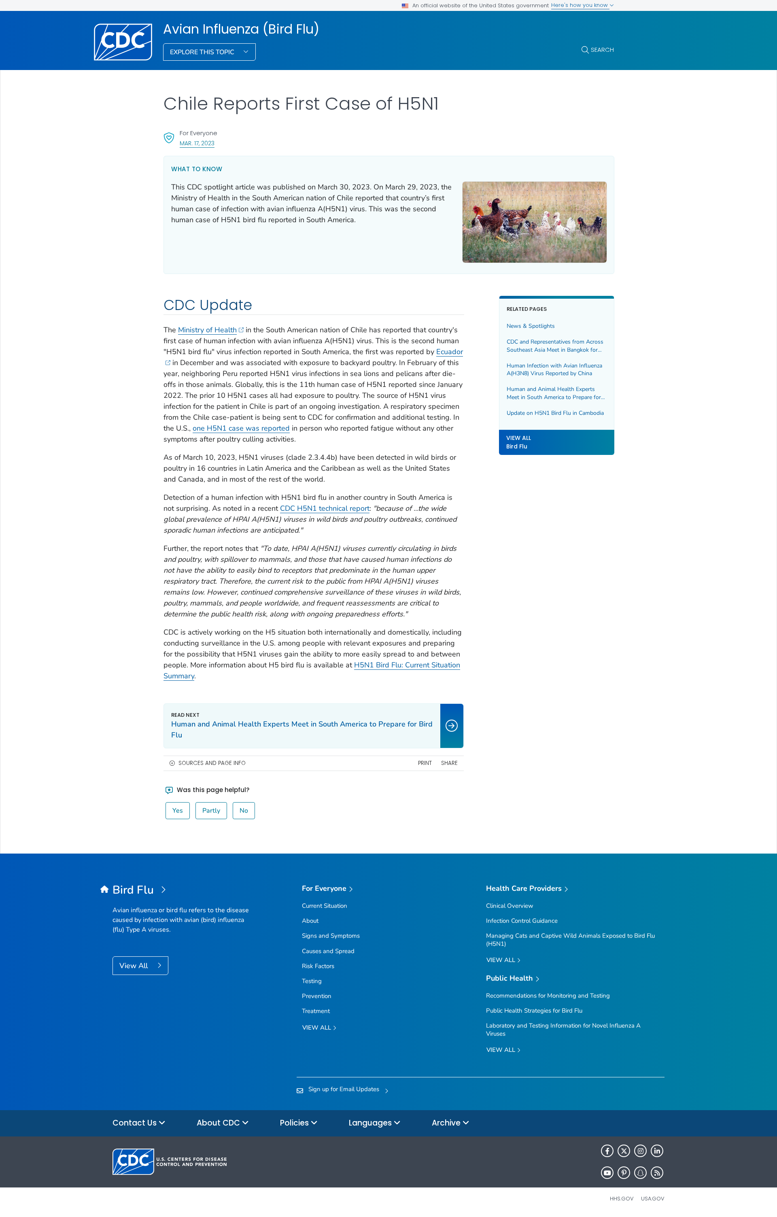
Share (449, 763)
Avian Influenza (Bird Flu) (241, 29)
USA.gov (652, 1198)
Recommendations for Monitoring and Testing (548, 996)
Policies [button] (295, 1122)
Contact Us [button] (136, 1122)
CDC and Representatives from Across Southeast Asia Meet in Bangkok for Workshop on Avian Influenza (555, 346)
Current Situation (324, 906)
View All (134, 966)
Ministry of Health (207, 330)
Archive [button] (447, 1122)
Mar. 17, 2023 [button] (197, 143)
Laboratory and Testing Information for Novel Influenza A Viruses (563, 1029)
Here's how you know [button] (580, 5)
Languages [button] (371, 1122)
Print (425, 763)
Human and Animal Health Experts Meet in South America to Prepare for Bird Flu (554, 393)
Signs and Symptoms (331, 936)
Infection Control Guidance (522, 921)
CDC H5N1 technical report (324, 508)
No (244, 810)
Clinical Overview (509, 906)
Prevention (316, 996)
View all (317, 1028)
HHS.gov (622, 1198)
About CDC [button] (219, 1122)
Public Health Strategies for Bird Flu (534, 1011)
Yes (177, 810)
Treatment (316, 1011)
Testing (312, 981)
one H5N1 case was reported (241, 428)
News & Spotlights (531, 326)
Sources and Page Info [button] (212, 763)
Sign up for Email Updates (343, 1089)
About (310, 921)
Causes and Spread (328, 951)
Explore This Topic (203, 52)
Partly (211, 810)
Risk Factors (318, 966)
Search (602, 49)
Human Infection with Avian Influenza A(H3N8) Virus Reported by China (554, 370)
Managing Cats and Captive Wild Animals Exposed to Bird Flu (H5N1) (570, 939)
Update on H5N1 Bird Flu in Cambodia (555, 413)
